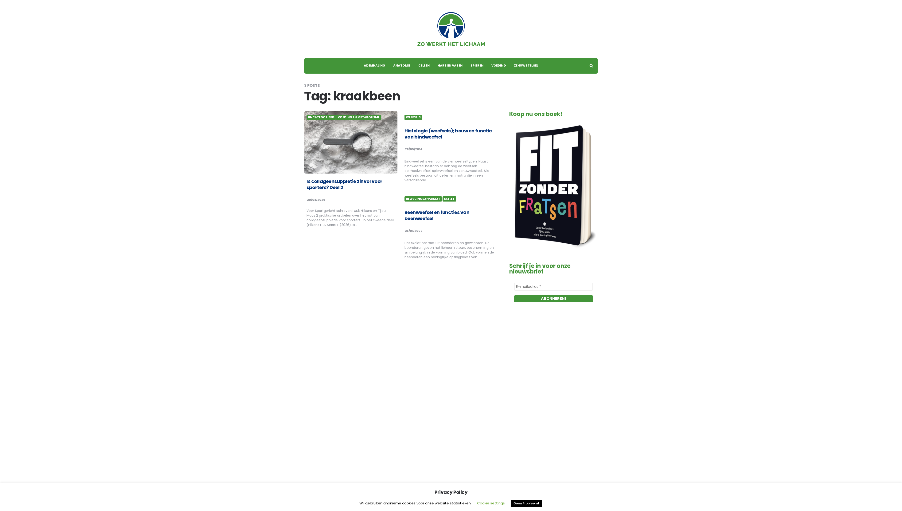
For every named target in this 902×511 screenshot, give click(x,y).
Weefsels (413, 117)
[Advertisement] (553, 361)
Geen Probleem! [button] (526, 503)
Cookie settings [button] (491, 503)
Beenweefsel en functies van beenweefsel (437, 215)
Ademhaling (374, 65)
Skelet (449, 199)
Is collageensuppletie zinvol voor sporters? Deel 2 (344, 184)
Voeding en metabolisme (359, 117)
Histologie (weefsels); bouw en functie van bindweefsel (448, 133)
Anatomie (401, 65)
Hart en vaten (450, 65)
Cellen (424, 65)
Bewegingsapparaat (423, 199)
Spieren (476, 65)
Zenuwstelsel (526, 65)
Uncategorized (321, 117)
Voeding (498, 65)
